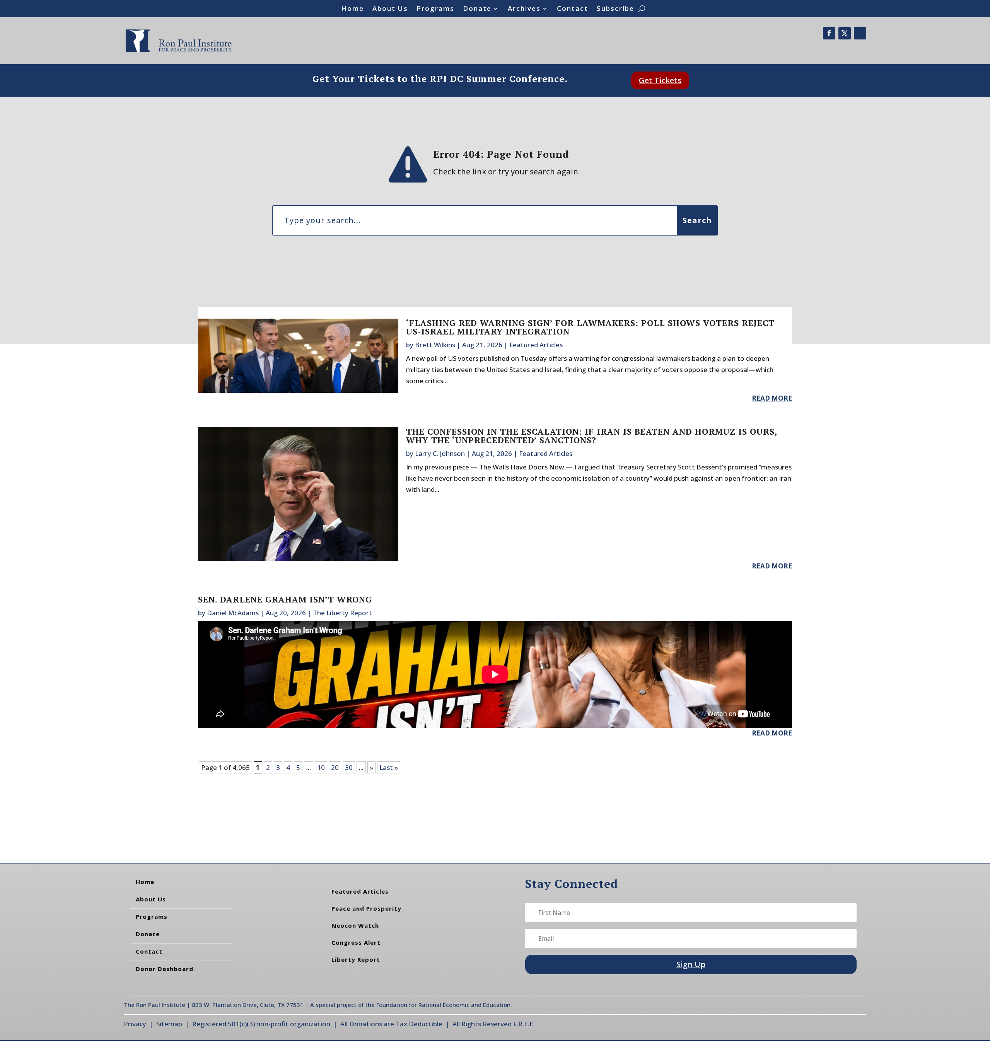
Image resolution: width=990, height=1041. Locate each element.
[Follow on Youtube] (860, 33)
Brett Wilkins (435, 344)
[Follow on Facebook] (829, 33)
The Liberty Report (342, 612)
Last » (388, 767)
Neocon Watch (355, 925)
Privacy (135, 1023)
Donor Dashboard (164, 969)
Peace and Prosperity (366, 908)
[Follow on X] (844, 33)
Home (352, 9)
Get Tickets (660, 80)
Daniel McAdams (233, 612)
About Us (390, 9)
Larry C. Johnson (440, 453)
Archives (524, 9)
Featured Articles (536, 344)
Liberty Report (355, 959)
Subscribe (615, 9)
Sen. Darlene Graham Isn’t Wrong (285, 599)
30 (349, 767)
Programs (435, 9)
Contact (572, 9)
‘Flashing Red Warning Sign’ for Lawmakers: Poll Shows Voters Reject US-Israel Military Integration (590, 327)
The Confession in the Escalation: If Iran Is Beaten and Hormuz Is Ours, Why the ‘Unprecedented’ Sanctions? (591, 435)
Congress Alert (356, 942)
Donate (477, 9)
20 (335, 767)
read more (772, 398)
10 (321, 767)
